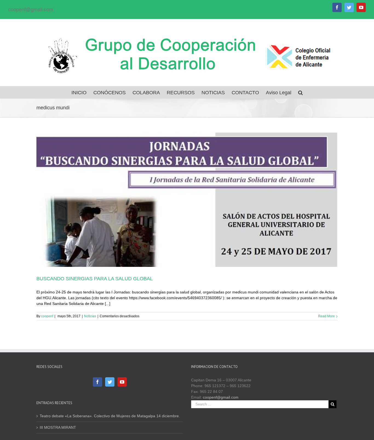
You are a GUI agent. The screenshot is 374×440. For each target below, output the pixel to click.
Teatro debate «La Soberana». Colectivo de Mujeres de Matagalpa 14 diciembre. (110, 416)
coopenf (47, 316)
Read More (326, 316)
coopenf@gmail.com (30, 9)
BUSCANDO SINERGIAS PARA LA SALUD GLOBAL (94, 278)
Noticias (90, 316)
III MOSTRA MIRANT (58, 427)
